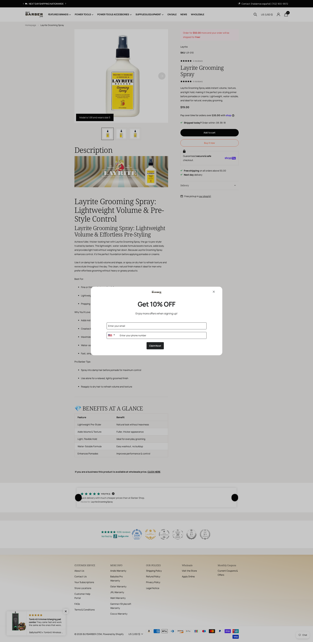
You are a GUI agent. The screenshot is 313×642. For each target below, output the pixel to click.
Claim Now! (155, 345)
